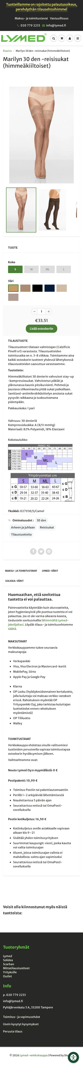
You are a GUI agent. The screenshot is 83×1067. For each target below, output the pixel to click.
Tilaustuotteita (21, 534)
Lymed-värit (50, 570)
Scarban (8, 964)
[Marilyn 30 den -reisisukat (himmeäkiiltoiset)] (41, 135)
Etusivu (7, 50)
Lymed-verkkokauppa (34, 1055)
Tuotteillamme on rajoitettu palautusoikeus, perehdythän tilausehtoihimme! (41, 7)
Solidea (8, 960)
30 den (41, 520)
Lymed (7, 956)
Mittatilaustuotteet (16, 968)
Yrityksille (10, 972)
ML (48, 269)
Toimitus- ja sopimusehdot (21, 1017)
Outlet (7, 976)
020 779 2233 (30, 25)
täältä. (12, 629)
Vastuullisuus (59, 18)
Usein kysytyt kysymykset (21, 1024)
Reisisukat (47, 527)
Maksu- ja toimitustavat (31, 18)
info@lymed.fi (56, 25)
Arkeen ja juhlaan (23, 527)
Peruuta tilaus (12, 1031)
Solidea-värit (14, 580)
